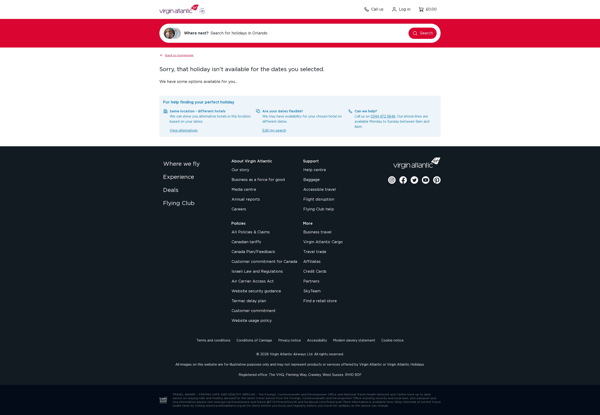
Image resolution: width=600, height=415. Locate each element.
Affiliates (312, 262)
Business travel (317, 232)
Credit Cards (314, 271)
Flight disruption (318, 199)
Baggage (311, 180)
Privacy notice (289, 340)
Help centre (314, 170)
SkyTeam (312, 291)
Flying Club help (318, 209)
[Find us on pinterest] (437, 180)
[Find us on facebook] (403, 180)
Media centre (244, 189)
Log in (404, 9)
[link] (192, 164)
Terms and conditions (213, 340)
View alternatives (184, 130)
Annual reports (246, 199)
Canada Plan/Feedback (253, 252)
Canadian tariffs (246, 242)
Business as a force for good (258, 180)
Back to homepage (179, 55)
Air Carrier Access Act (253, 281)
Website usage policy (252, 321)
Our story (240, 170)
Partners (311, 281)
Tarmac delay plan (249, 301)
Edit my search (274, 130)
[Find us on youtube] (425, 180)
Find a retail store (320, 301)
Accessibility (317, 340)
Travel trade (314, 252)
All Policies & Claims (251, 232)
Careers (239, 209)
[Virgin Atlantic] (417, 163)
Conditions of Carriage (254, 340)
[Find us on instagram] (392, 180)
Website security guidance (256, 291)
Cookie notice (392, 340)
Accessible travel (319, 189)
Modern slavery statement (354, 340)
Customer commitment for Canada (264, 262)
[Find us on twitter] (414, 180)
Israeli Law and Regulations (257, 271)
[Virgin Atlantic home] (182, 9)
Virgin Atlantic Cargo (323, 242)
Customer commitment (254, 311)
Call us (377, 9)
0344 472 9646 (383, 116)
